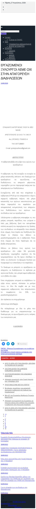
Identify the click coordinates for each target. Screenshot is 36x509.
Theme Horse (12, 505)
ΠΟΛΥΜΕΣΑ (9, 53)
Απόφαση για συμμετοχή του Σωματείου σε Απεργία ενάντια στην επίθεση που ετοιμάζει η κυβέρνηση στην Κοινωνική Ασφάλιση (19, 403)
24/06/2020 (4, 83)
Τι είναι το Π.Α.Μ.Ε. (15, 40)
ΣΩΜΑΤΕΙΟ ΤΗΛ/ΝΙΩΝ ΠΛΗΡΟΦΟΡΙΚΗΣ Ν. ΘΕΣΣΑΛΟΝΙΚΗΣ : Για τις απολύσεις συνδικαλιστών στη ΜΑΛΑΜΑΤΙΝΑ (16, 450)
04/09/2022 (4, 484)
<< (6, 414)
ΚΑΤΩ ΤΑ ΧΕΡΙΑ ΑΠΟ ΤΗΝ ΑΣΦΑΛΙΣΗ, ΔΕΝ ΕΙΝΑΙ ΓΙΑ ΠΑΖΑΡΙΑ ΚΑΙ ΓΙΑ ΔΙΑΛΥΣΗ (20, 364)
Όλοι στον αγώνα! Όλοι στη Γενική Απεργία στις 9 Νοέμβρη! (16, 460)
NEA (6, 42)
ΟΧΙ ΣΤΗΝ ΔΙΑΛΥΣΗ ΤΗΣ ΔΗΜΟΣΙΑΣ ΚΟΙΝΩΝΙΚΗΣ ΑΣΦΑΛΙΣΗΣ (16, 370)
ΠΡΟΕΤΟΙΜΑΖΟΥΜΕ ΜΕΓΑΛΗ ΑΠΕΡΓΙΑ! (17, 385)
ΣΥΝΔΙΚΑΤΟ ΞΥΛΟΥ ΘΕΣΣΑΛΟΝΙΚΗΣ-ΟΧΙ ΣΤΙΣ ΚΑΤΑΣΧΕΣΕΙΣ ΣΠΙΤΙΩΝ (16, 353)
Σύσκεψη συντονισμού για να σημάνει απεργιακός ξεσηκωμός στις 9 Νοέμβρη (15, 469)
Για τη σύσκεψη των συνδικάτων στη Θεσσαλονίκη (14, 488)
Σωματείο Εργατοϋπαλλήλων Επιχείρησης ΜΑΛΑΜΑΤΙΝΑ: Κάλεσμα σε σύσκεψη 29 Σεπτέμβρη (16, 439)
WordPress (18, 507)
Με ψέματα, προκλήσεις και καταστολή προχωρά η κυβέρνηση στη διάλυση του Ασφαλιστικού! (18, 390)
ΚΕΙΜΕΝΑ (8, 48)
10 (5, 427)
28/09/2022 (4, 444)
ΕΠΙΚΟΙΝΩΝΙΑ (10, 60)
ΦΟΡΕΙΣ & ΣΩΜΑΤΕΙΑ (16, 46)
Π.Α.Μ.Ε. (8, 37)
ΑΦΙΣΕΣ (11, 55)
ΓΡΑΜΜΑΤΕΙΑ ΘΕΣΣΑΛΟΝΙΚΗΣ (20, 44)
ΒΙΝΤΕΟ (12, 57)
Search (3, 29)
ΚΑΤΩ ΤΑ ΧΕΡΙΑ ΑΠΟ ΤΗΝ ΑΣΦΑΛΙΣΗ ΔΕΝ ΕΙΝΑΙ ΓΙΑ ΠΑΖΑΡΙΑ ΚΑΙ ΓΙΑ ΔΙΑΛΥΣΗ (20, 409)
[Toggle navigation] (1, 27)
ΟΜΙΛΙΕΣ (12, 51)
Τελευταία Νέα (7, 433)
